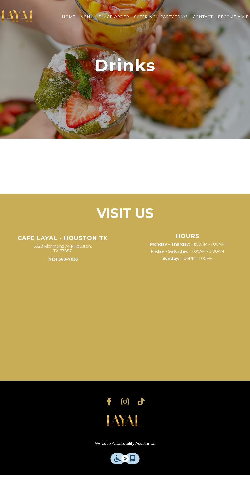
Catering (145, 16)
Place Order (114, 16)
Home (68, 16)
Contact (203, 16)
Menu (87, 16)
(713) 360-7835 (62, 259)
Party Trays (174, 16)
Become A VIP (233, 16)
